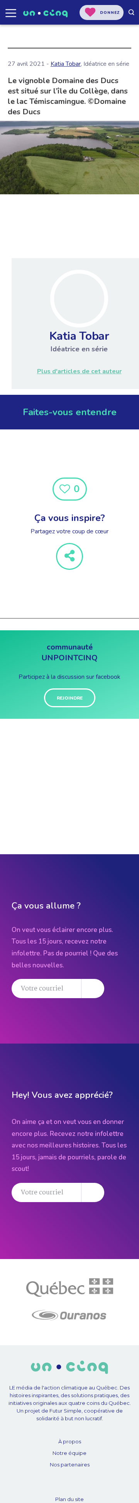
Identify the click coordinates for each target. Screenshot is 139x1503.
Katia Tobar (66, 64)
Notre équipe (69, 1453)
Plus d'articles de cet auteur (79, 371)
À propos (69, 1441)
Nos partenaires (70, 1464)
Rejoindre (70, 698)
